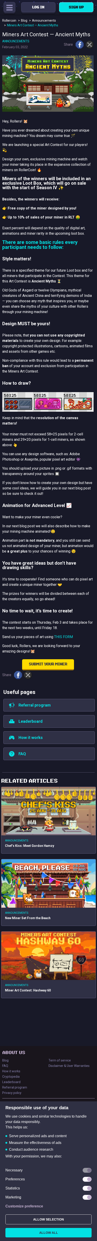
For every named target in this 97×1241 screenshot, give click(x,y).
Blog (5, 1060)
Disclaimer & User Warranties (69, 1066)
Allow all (48, 1232)
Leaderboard (11, 1082)
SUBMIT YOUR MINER (48, 664)
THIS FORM (63, 637)
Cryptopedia (11, 1076)
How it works (11, 1071)
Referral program (14, 1087)
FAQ (5, 1066)
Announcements (15, 41)
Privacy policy (11, 1093)
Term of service (59, 1060)
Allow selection (48, 1219)
